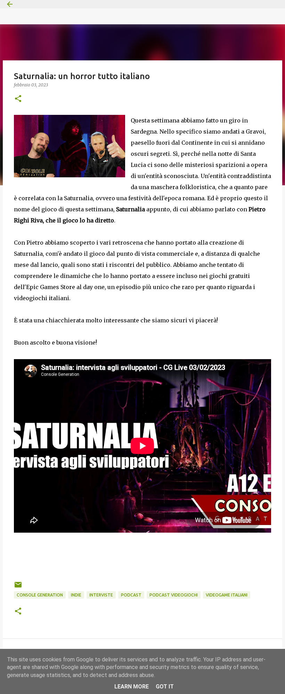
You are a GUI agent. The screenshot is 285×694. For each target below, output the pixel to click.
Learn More (131, 686)
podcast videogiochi (173, 595)
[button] (18, 99)
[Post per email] (18, 587)
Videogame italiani (226, 595)
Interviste (101, 595)
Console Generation (40, 595)
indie (76, 595)
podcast (131, 595)
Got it (165, 686)
